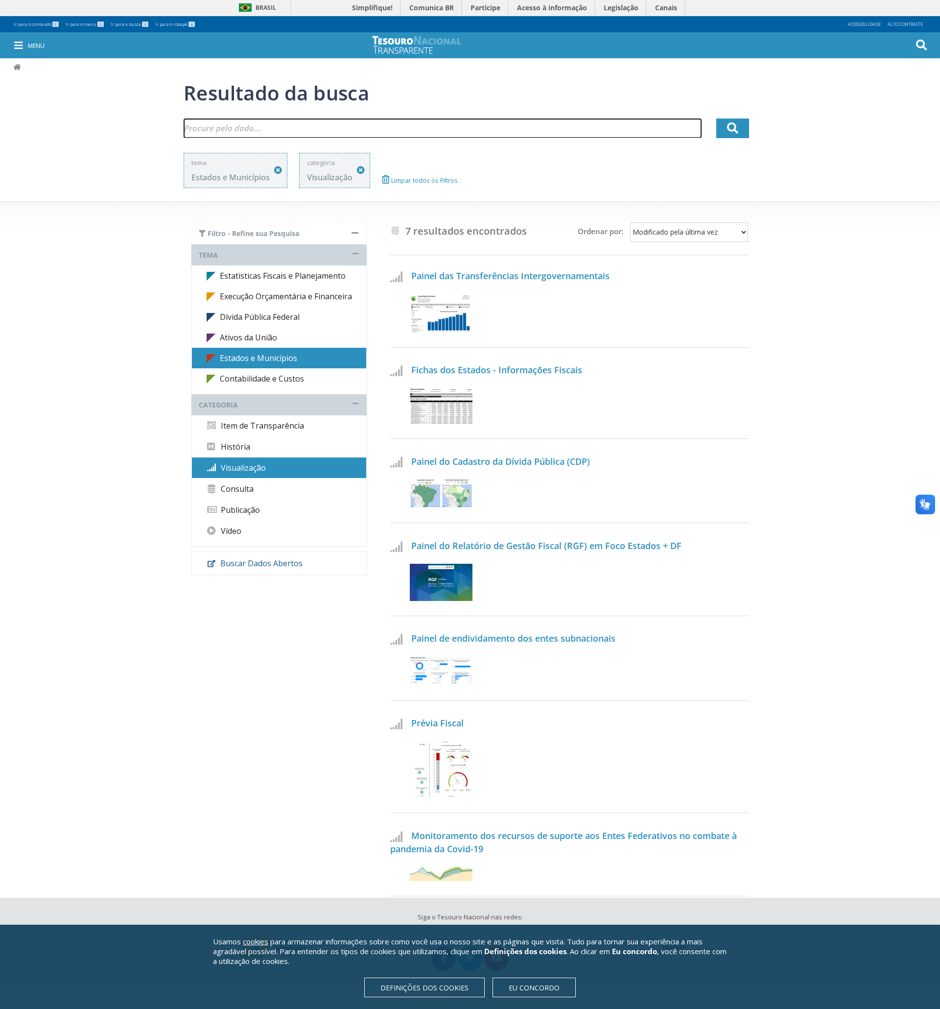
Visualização (242, 467)
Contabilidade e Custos (262, 378)
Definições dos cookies (424, 987)
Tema (208, 255)
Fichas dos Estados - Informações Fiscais (496, 370)
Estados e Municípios (258, 358)
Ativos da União (248, 337)
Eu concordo (534, 987)
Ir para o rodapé (174, 24)
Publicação (239, 509)
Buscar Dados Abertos (260, 563)
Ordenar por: (600, 231)
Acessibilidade (864, 24)
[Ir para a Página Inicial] (423, 45)
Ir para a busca (128, 24)
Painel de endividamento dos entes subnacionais (513, 638)
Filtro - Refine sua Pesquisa (252, 233)
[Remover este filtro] (278, 170)
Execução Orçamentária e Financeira (286, 296)
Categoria (218, 404)
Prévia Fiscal (437, 723)
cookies (255, 941)
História (234, 446)
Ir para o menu (84, 24)
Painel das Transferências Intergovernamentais (510, 276)
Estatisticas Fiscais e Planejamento (283, 275)
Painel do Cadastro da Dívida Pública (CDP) (500, 461)
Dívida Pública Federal (260, 317)
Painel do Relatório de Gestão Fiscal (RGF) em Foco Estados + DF (546, 546)
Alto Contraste (905, 24)
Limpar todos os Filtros (424, 180)
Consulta (236, 488)
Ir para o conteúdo (35, 24)
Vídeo (230, 531)
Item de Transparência (261, 425)
